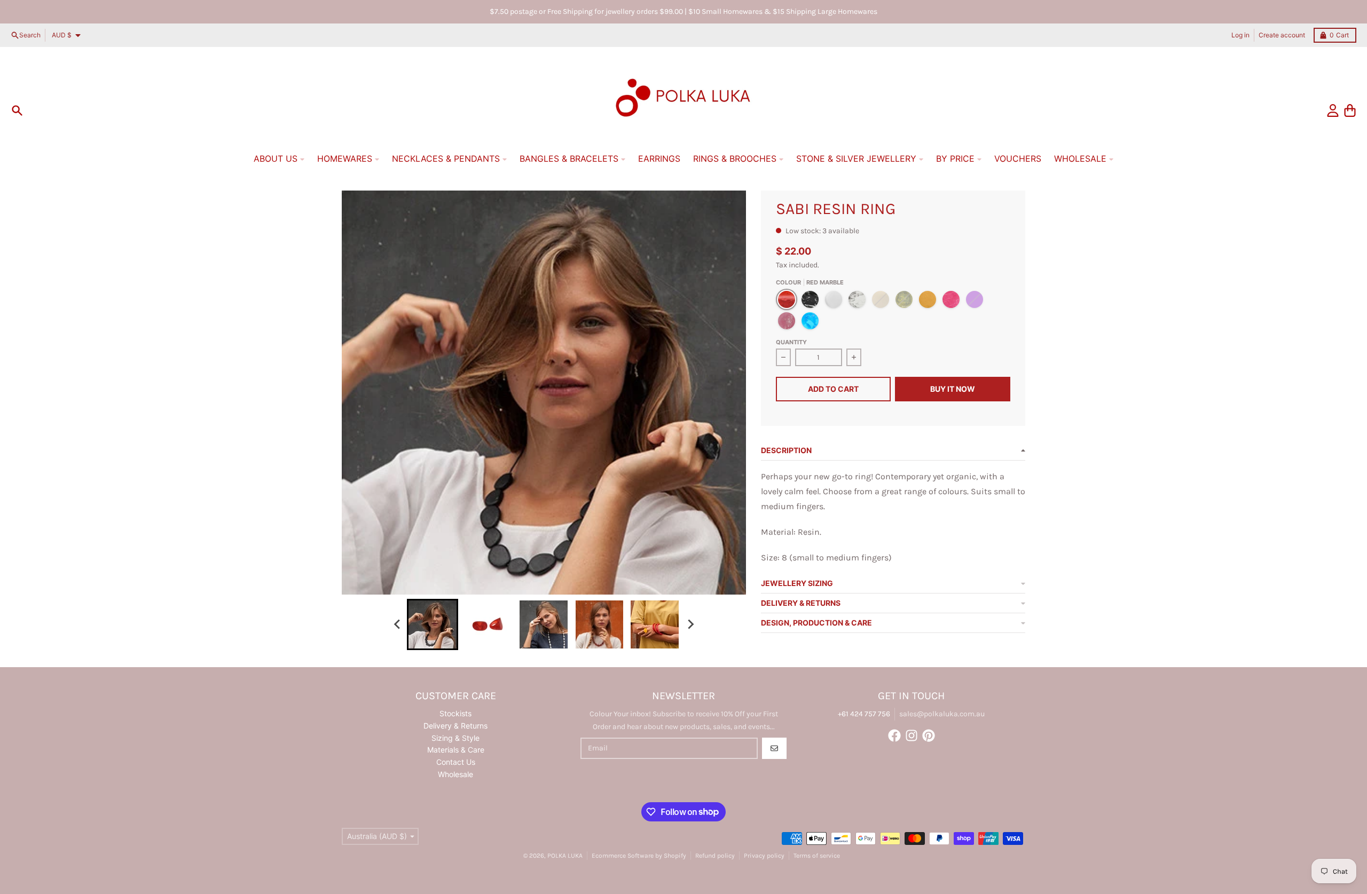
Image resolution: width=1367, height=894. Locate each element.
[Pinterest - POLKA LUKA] (928, 735)
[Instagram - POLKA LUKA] (911, 735)
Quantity (791, 342)
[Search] (17, 110)
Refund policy (715, 855)
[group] (432, 624)
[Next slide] (689, 624)
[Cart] (1350, 110)
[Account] (1332, 110)
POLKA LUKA (565, 855)
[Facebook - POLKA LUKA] (894, 735)
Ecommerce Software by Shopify (639, 855)
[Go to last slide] (397, 624)
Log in (1240, 35)
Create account (1282, 35)
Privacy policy (764, 855)
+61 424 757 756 (864, 713)
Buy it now (952, 388)
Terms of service (817, 855)
